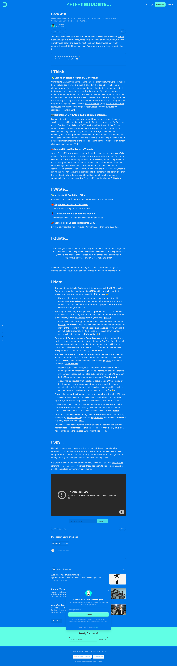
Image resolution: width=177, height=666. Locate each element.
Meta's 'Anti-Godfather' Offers (70, 195)
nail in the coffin (92, 103)
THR (76, 144)
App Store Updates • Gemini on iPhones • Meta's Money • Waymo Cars (76, 578)
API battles (80, 318)
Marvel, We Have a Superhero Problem (74, 213)
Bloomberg (100, 294)
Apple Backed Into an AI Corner (71, 204)
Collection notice (101, 651)
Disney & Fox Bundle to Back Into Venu (74, 222)
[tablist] (60, 543)
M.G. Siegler (60, 24)
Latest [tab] (59, 569)
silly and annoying (59, 131)
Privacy (87, 651)
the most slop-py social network (87, 377)
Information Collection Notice (88, 621)
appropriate (97, 417)
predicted (62, 338)
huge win (110, 107)
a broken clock (75, 88)
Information (90, 334)
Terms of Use (98, 619)
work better (109, 466)
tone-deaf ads (87, 469)
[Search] (147, 4)
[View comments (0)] (60, 31)
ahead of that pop (94, 85)
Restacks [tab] (65, 543)
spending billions (59, 178)
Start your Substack (83, 657)
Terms (93, 651)
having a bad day (68, 267)
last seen (75, 294)
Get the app (98, 657)
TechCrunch (68, 110)
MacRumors (98, 350)
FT (110, 390)
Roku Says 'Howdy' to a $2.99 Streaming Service (80, 115)
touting (83, 414)
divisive (61, 325)
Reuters (117, 178)
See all (55, 621)
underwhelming (74, 417)
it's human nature (108, 131)
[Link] (48, 71)
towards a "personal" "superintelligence (92, 178)
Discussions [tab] (67, 569)
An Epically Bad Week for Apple (66, 575)
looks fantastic (74, 428)
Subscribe (160, 4)
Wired (108, 318)
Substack (78, 662)
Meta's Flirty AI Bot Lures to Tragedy (73, 149)
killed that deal (91, 100)
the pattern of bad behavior (106, 172)
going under (91, 107)
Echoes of (116, 314)
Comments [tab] (56, 543)
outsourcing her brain (77, 304)
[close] (108, 590)
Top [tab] (53, 569)
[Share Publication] (152, 4)
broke (108, 360)
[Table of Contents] (2, 333)
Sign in (170, 4)
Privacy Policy (104, 621)
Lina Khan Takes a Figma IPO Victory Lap (76, 77)
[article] (88, 579)
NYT (81, 421)
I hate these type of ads (71, 448)
